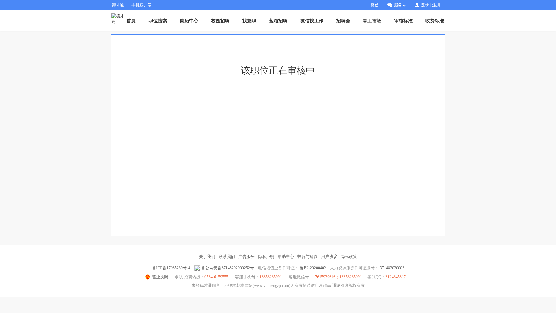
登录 (425, 5)
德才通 (118, 5)
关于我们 (207, 256)
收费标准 (434, 20)
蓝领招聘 (278, 20)
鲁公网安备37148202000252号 (227, 268)
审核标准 (403, 20)
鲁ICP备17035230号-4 (171, 268)
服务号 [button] (400, 5)
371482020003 (392, 268)
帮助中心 (286, 256)
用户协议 (329, 256)
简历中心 (189, 20)
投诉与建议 (307, 256)
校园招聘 (220, 20)
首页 (131, 20)
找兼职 (249, 20)
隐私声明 (266, 256)
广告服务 (246, 256)
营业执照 (160, 277)
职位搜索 (158, 20)
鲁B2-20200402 (313, 268)
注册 (436, 5)
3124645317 (395, 277)
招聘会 (343, 20)
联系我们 (227, 256)
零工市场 (372, 20)
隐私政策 (349, 256)
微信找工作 (311, 20)
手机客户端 (141, 5)
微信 (375, 5)
